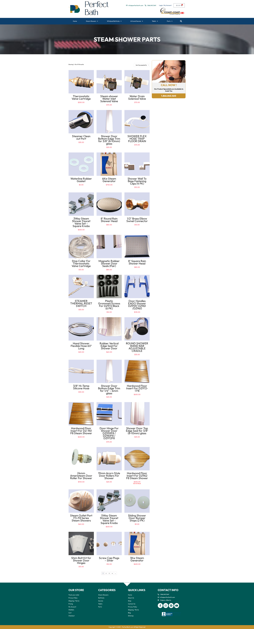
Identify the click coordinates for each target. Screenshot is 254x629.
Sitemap (131, 616)
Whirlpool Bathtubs (113, 21)
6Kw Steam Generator (109, 180)
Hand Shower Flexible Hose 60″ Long (81, 346)
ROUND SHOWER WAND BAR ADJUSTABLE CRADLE (137, 347)
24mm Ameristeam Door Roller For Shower (81, 475)
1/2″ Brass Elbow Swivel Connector (137, 220)
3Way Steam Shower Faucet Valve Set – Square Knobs (81, 222)
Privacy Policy (72, 598)
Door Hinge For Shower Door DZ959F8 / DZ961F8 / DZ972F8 (109, 433)
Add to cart (81, 104)
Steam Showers (91, 21)
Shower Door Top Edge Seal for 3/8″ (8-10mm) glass (137, 430)
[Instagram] (165, 605)
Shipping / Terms (73, 601)
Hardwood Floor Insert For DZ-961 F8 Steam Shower (81, 430)
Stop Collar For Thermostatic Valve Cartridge (81, 263)
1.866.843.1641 (168, 95)
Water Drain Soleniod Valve (137, 97)
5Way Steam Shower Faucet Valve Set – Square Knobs (109, 519)
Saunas (100, 601)
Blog (129, 613)
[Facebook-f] (160, 605)
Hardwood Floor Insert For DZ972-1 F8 (137, 388)
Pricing (70, 604)
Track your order (73, 595)
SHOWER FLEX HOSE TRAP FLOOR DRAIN (137, 138)
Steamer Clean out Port (81, 137)
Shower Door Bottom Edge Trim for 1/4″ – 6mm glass (109, 389)
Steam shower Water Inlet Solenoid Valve (109, 98)
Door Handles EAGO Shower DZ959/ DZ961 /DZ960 (137, 304)
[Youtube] (176, 605)
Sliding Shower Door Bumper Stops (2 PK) (137, 518)
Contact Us (131, 604)
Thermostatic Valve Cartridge (81, 97)
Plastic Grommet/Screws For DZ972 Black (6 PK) (109, 304)
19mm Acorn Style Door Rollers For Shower (109, 475)
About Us (131, 598)
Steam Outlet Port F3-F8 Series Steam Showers (81, 518)
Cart (70, 613)
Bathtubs (101, 598)
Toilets (154, 21)
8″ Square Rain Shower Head (137, 262)
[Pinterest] (171, 605)
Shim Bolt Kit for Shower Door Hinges (81, 560)
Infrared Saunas (135, 21)
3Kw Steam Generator (137, 559)
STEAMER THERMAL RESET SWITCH (81, 303)
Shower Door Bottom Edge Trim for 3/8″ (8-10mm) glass (109, 139)
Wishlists (71, 610)
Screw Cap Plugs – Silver (109, 559)
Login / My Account (165, 5)
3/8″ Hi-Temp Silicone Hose (81, 387)
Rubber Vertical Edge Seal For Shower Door (109, 346)
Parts (168, 21)
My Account (72, 607)
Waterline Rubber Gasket (81, 180)
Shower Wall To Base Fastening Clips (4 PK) (137, 181)
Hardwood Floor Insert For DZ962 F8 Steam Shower (137, 475)
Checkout (71, 616)
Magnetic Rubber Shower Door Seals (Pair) (109, 263)
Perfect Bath (97, 9)
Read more (137, 486)
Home (75, 21)
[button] (181, 21)
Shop (129, 601)
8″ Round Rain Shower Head (109, 220)
